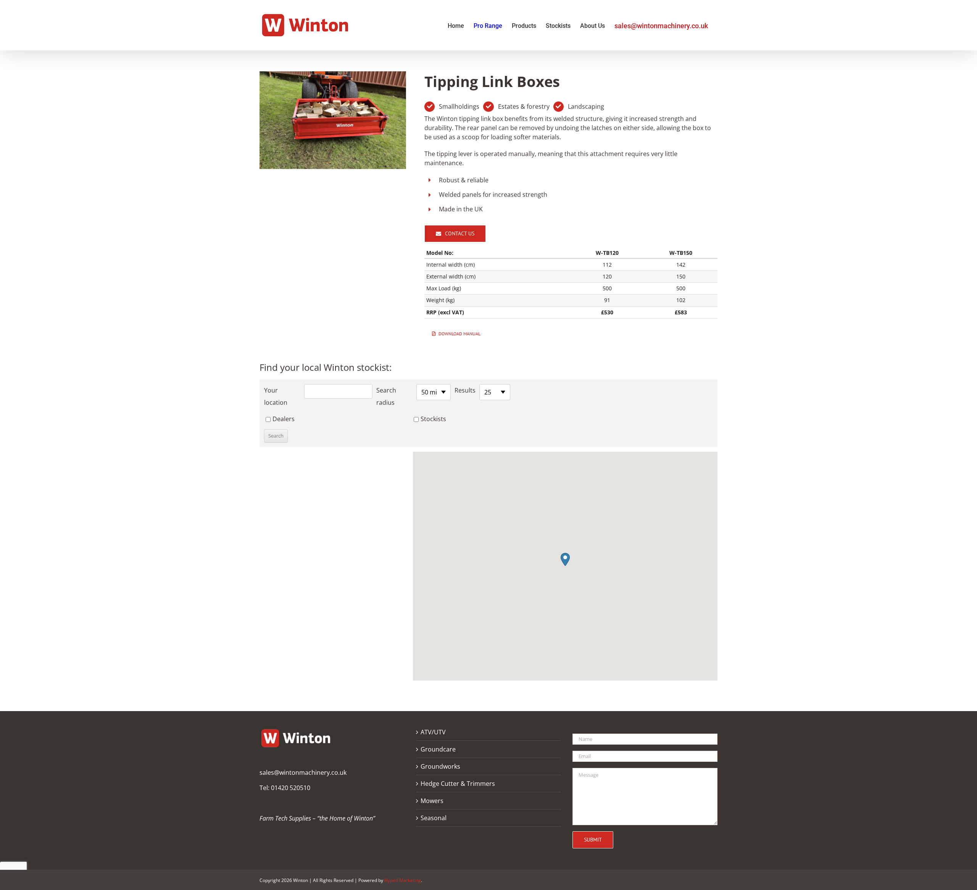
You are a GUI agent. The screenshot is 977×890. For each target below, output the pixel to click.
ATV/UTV (433, 732)
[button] (565, 559)
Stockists (433, 419)
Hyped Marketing (402, 880)
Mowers (432, 801)
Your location (275, 396)
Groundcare (438, 749)
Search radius (386, 396)
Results (465, 390)
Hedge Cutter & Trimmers (458, 783)
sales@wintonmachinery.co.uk (303, 772)
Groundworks (440, 766)
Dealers (283, 419)
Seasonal (434, 818)
